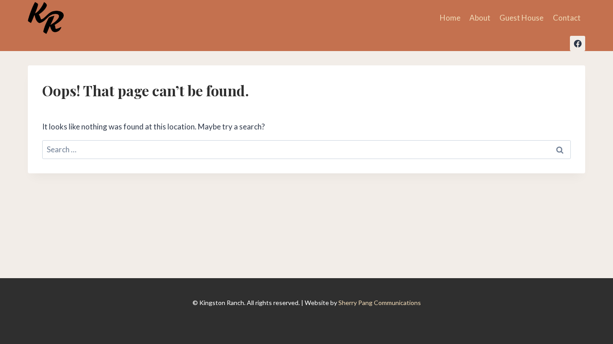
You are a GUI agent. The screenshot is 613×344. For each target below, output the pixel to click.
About (479, 17)
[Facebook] (577, 43)
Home (450, 17)
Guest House (521, 17)
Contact (567, 17)
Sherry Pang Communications (379, 302)
